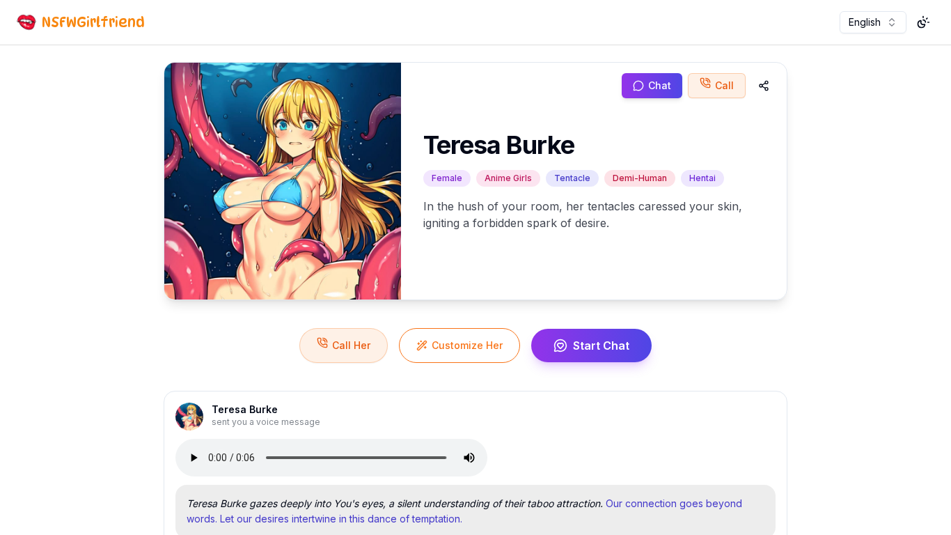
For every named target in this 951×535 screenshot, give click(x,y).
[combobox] (873, 22)
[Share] (763, 85)
